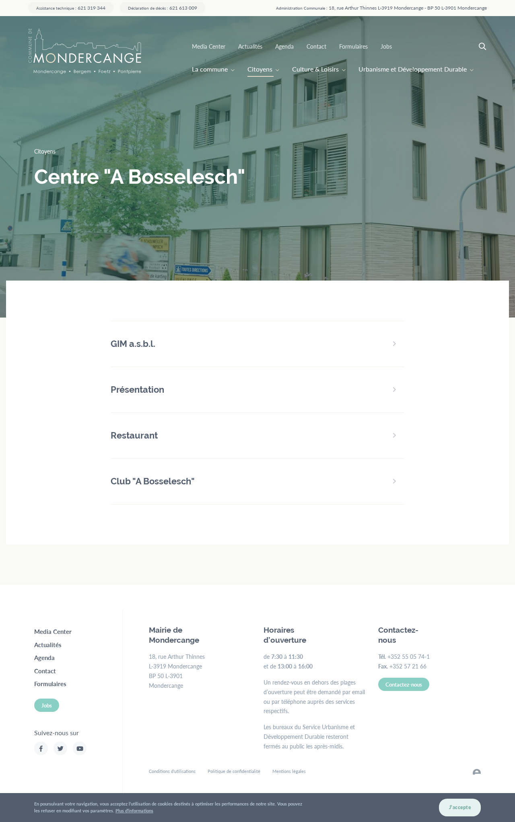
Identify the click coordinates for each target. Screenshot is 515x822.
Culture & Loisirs (315, 69)
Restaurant (134, 435)
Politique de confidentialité (234, 771)
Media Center (208, 46)
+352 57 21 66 (407, 666)
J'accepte (460, 807)
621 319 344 (70, 7)
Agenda (284, 46)
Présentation (137, 389)
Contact (316, 46)
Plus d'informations (134, 811)
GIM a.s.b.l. (133, 343)
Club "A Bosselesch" (153, 481)
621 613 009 (162, 7)
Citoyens (259, 69)
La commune (210, 69)
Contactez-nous (403, 684)
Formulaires (353, 46)
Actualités (250, 46)
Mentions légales (289, 771)
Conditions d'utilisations (172, 771)
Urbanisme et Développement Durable (412, 69)
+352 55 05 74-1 (408, 656)
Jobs (386, 46)
